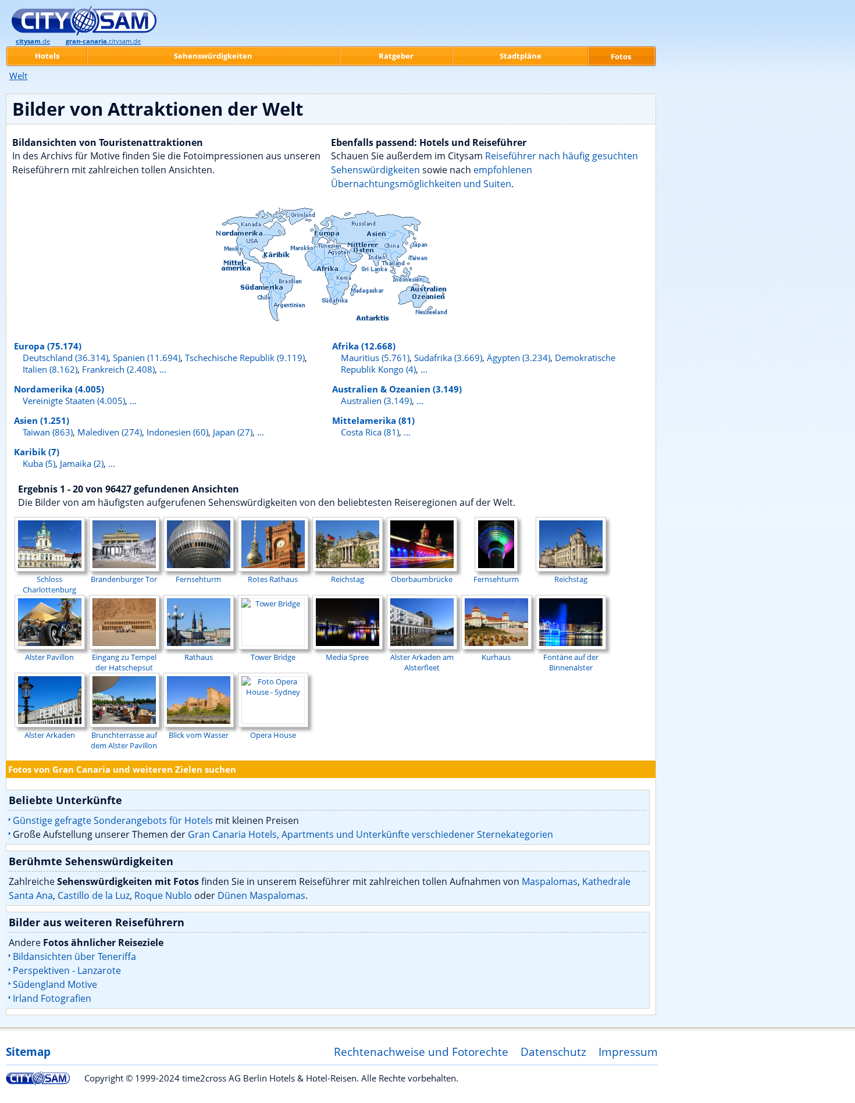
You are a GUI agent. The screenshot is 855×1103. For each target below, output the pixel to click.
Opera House (273, 735)
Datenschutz (553, 1051)
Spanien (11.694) (146, 357)
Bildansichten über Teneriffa (74, 956)
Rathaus (198, 657)
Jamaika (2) (82, 463)
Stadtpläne (521, 56)
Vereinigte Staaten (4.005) (74, 400)
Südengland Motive (55, 984)
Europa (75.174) (47, 346)
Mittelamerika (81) (373, 420)
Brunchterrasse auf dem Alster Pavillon (124, 740)
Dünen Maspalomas (261, 895)
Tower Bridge (273, 657)
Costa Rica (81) (370, 432)
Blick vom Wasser (199, 735)
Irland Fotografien (52, 998)
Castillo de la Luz (94, 895)
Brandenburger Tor (124, 579)
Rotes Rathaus (273, 579)
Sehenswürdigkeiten (213, 56)
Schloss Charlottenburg (49, 584)
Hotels (47, 56)
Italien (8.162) (50, 369)
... (162, 369)
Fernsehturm (198, 579)
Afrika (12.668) (364, 346)
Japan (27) (232, 432)
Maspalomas (550, 881)
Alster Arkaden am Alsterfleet (422, 662)
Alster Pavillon (49, 657)
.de (33, 41)
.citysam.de (103, 41)
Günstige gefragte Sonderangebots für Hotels (113, 820)
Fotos (621, 56)
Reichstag (347, 579)
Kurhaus (496, 657)
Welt (18, 75)
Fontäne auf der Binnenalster (570, 662)
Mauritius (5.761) (375, 357)
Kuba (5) (39, 463)
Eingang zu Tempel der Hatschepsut (124, 662)
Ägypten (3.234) (518, 357)
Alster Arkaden (49, 735)
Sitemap (28, 1051)
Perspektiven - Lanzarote (67, 970)
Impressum (628, 1051)
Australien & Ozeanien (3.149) (397, 389)
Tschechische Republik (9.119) (245, 357)
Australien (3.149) (376, 400)
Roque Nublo (163, 895)
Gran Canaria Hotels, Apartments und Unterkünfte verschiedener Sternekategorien (370, 834)
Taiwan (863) (48, 432)
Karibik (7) (36, 452)
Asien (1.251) (41, 420)
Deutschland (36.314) (65, 357)
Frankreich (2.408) (118, 369)
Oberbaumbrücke (422, 579)
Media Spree (347, 657)
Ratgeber (396, 56)
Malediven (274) (109, 432)
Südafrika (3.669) (448, 357)
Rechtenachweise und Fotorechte (421, 1051)
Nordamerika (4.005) (59, 389)
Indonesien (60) (177, 432)
